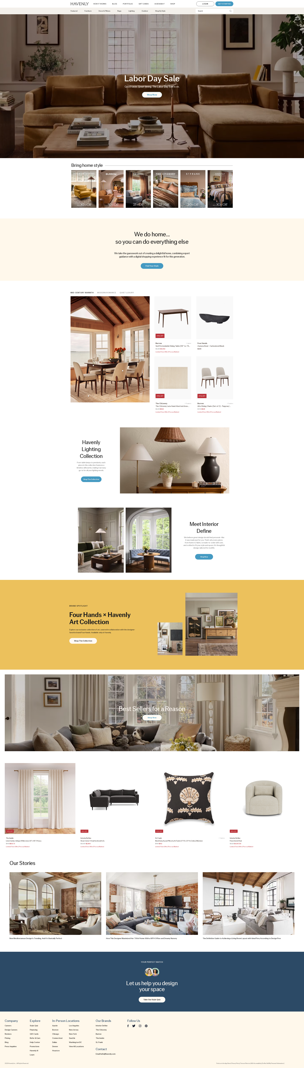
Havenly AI (34, 1051)
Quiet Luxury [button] (127, 293)
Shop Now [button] (152, 94)
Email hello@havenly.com (105, 1054)
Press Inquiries (11, 1046)
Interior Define (102, 1026)
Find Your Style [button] (152, 266)
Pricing (7, 1038)
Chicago (55, 1034)
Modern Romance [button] (106, 293)
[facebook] (128, 1025)
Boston (55, 1030)
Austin (55, 1026)
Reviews (8, 1034)
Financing (33, 1030)
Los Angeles (74, 1026)
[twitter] (133, 1025)
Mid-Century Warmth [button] (82, 293)
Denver (55, 1046)
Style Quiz (34, 1026)
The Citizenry (101, 1030)
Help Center (35, 1042)
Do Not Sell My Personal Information (273, 1063)
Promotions (34, 1046)
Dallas (54, 1042)
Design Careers (11, 1030)
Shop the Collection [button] (91, 479)
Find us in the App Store (223, 1063)
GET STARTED (224, 4)
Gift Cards (34, 1034)
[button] (83, 189)
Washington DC (75, 1042)
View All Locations (76, 1046)
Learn (32, 1055)
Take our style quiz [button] (152, 1000)
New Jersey (73, 1030)
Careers (8, 1026)
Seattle (72, 1038)
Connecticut (57, 1038)
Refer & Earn (35, 1038)
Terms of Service (245, 1063)
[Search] (230, 11)
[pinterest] (146, 1025)
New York (73, 1034)
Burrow (99, 1034)
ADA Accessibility (256, 1063)
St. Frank (99, 1042)
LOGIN (205, 4)
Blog (6, 1042)
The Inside (100, 1038)
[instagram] (140, 1025)
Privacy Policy (236, 1063)
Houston (55, 1051)
